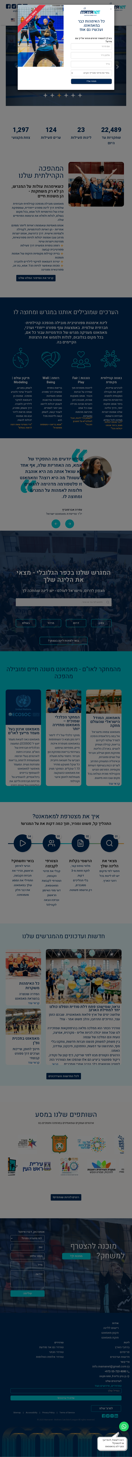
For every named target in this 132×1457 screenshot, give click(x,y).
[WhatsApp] (124, 1426)
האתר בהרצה (31, 16)
